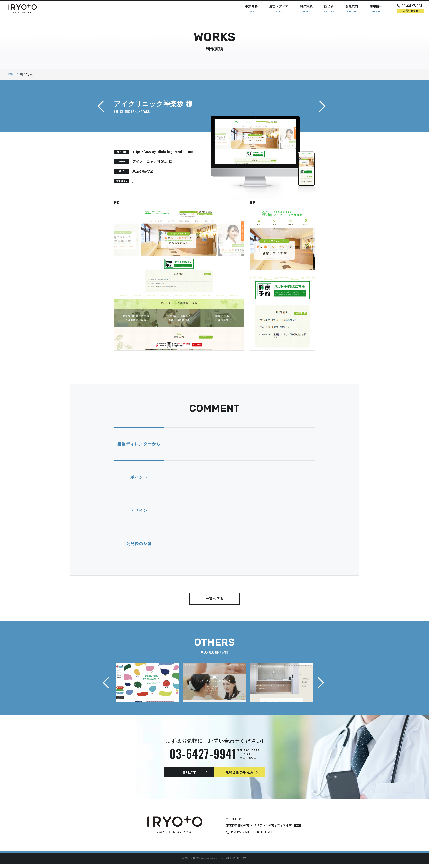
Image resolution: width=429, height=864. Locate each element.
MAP (297, 825)
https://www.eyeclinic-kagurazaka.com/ (162, 151)
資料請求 (189, 772)
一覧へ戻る (214, 598)
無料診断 (240, 772)
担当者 (329, 9)
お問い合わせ (410, 10)
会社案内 (351, 9)
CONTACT (266, 832)
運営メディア (278, 9)
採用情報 (376, 9)
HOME (11, 74)
